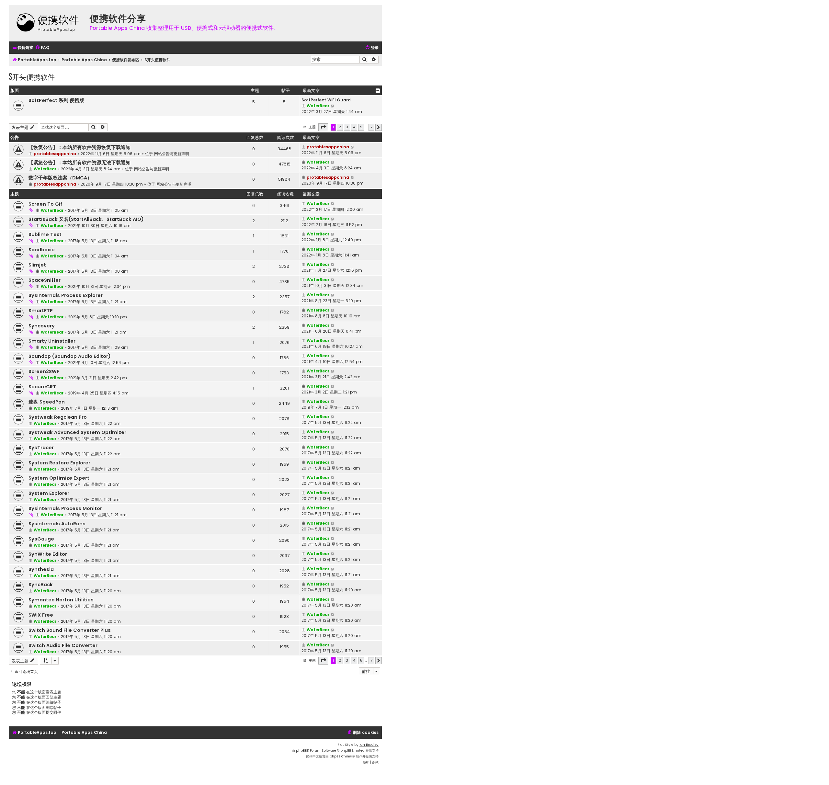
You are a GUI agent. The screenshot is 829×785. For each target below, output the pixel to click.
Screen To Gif (45, 204)
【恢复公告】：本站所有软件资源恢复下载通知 (79, 147)
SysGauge (41, 539)
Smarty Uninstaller (51, 341)
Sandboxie (41, 249)
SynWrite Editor (47, 554)
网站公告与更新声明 (171, 153)
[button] (323, 127)
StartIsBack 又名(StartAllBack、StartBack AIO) (86, 219)
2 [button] (340, 127)
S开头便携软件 (32, 77)
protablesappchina (55, 153)
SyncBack (40, 584)
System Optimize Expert (58, 478)
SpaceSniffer (44, 280)
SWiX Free (40, 615)
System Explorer (48, 493)
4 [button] (354, 127)
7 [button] (371, 127)
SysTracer (41, 447)
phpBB (301, 750)
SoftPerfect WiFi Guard (326, 100)
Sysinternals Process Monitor (65, 508)
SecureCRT (42, 386)
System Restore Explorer (59, 463)
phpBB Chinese (342, 756)
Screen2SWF (43, 371)
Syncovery (41, 326)
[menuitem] (42, 47)
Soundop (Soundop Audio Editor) (69, 356)
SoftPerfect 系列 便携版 (56, 100)
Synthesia (41, 569)
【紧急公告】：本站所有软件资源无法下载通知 (79, 162)
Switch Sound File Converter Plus (69, 630)
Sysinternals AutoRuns (56, 523)
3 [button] (347, 127)
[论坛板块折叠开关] (378, 90)
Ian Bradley (369, 744)
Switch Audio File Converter (62, 645)
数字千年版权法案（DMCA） (60, 178)
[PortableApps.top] (47, 23)
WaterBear (318, 105)
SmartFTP (40, 310)
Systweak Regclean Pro (57, 417)
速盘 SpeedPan (46, 402)
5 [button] (361, 127)
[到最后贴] (352, 147)
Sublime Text (45, 234)
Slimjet (37, 265)
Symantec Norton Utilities (61, 600)
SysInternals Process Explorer (65, 295)
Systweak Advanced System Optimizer (77, 432)
